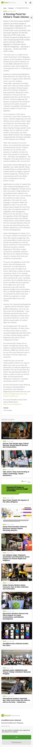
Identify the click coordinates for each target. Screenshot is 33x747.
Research (11, 8)
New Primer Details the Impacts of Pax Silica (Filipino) (16, 501)
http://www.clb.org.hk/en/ (12, 404)
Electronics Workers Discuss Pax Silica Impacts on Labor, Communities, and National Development (15, 616)
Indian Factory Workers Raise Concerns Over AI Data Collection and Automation (16, 587)
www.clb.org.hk (7, 410)
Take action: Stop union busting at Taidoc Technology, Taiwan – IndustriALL (16, 473)
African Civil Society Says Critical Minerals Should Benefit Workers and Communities (16, 445)
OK (17, 737)
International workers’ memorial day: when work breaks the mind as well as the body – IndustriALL (16, 700)
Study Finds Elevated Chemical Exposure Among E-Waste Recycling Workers (15, 528)
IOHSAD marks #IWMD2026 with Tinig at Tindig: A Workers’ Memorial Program (17, 672)
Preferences (16, 742)
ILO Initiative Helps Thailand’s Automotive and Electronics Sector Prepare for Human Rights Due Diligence (16, 557)
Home (4, 8)
